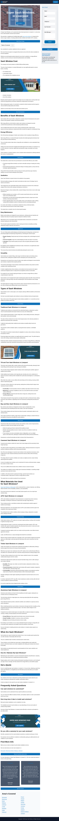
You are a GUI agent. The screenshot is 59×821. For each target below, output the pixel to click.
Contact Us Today (20, 516)
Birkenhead (8, 750)
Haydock (22, 809)
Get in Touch (20, 420)
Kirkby (3, 810)
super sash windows (27, 36)
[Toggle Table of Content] (12, 45)
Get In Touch (49, 49)
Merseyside (3, 750)
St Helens (23, 806)
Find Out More (20, 157)
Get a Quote (19, 23)
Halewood (4, 812)
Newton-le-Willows (25, 811)
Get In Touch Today (20, 41)
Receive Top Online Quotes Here (20, 754)
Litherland (20, 750)
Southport (23, 813)
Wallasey (16, 750)
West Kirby (23, 804)
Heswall (22, 798)
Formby (22, 807)
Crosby (3, 806)
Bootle (12, 750)
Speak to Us (20, 228)
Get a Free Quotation (20, 111)
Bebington (4, 808)
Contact (55, 1)
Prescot (22, 796)
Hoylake (22, 802)
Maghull (22, 800)
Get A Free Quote (20, 788)
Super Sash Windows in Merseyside (8, 487)
